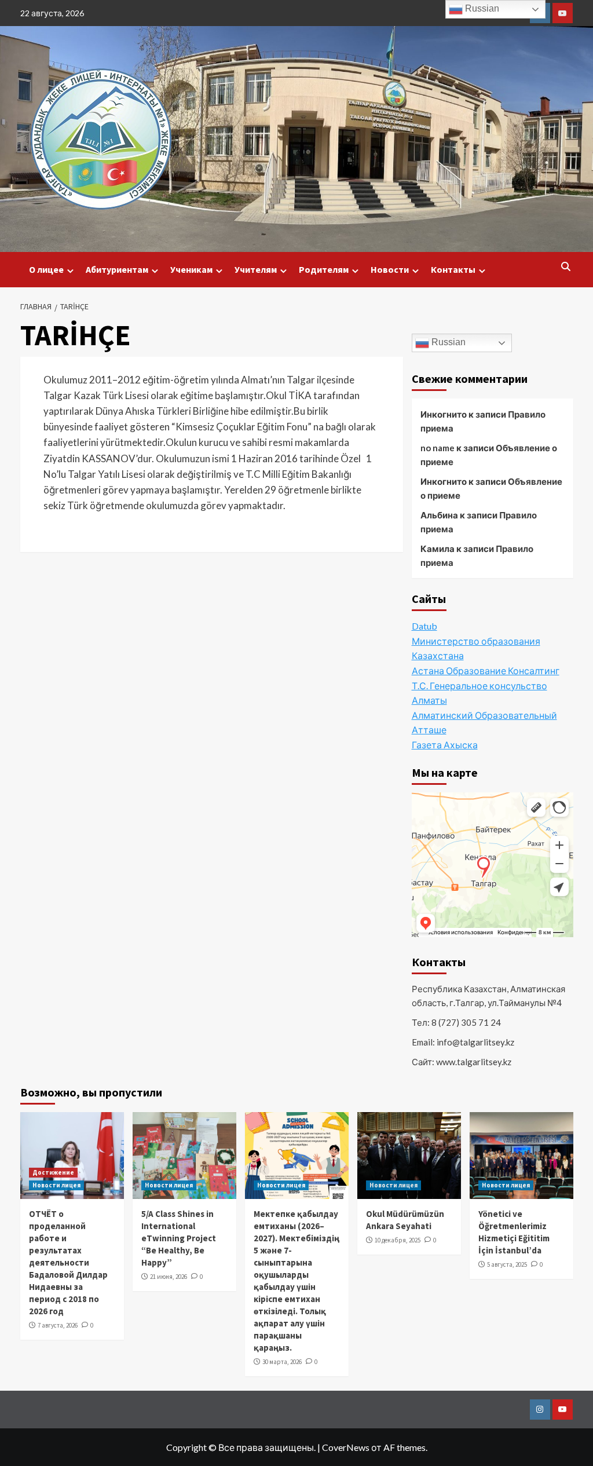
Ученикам (191, 269)
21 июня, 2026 (168, 1277)
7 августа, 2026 (58, 1325)
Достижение (53, 1172)
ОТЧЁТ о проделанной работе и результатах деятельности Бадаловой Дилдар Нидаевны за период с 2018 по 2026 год (68, 1262)
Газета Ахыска (445, 744)
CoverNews (345, 1447)
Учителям (256, 269)
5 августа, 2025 (507, 1264)
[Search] (566, 267)
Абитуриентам (117, 269)
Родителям (324, 269)
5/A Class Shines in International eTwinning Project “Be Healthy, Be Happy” (178, 1238)
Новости (390, 269)
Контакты (453, 269)
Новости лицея (56, 1185)
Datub (424, 625)
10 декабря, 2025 (397, 1240)
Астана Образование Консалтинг (485, 670)
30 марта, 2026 (282, 1362)
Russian (447, 342)
